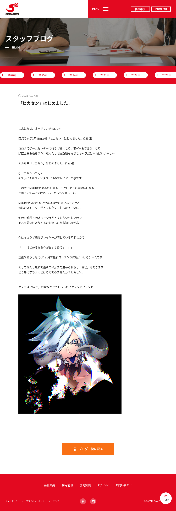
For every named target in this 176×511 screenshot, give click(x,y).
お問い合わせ (124, 485)
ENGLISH (161, 9)
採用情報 (67, 485)
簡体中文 (140, 9)
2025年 (42, 75)
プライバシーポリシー (36, 501)
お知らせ (103, 485)
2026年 (12, 75)
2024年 (73, 75)
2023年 (104, 75)
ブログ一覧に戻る (91, 449)
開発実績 (85, 485)
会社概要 (49, 485)
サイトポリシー (12, 501)
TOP (166, 500)
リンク (56, 501)
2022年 (135, 75)
